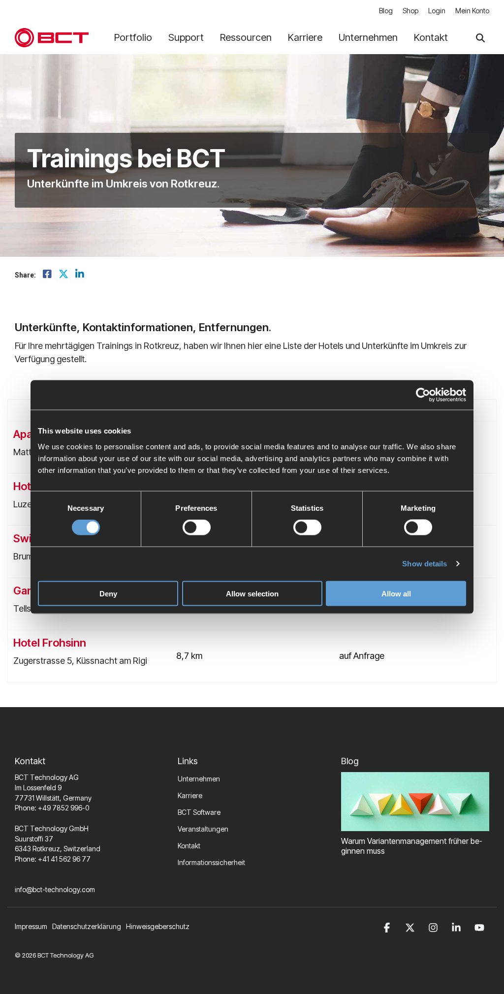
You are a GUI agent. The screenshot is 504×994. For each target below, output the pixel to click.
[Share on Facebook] (47, 274)
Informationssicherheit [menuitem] (211, 862)
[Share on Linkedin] (79, 274)
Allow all (396, 593)
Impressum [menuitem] (31, 926)
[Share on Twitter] (63, 274)
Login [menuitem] (436, 10)
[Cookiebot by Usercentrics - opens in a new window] (423, 395)
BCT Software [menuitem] (199, 812)
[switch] (197, 527)
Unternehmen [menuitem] (199, 779)
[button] (388, 926)
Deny (108, 593)
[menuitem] (89, 926)
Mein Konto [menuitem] (472, 10)
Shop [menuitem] (410, 10)
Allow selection (252, 593)
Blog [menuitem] (386, 10)
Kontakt (431, 37)
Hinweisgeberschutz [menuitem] (157, 926)
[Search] (480, 38)
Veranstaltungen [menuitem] (203, 829)
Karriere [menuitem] (190, 795)
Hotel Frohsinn (49, 642)
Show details (424, 563)
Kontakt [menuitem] (189, 845)
